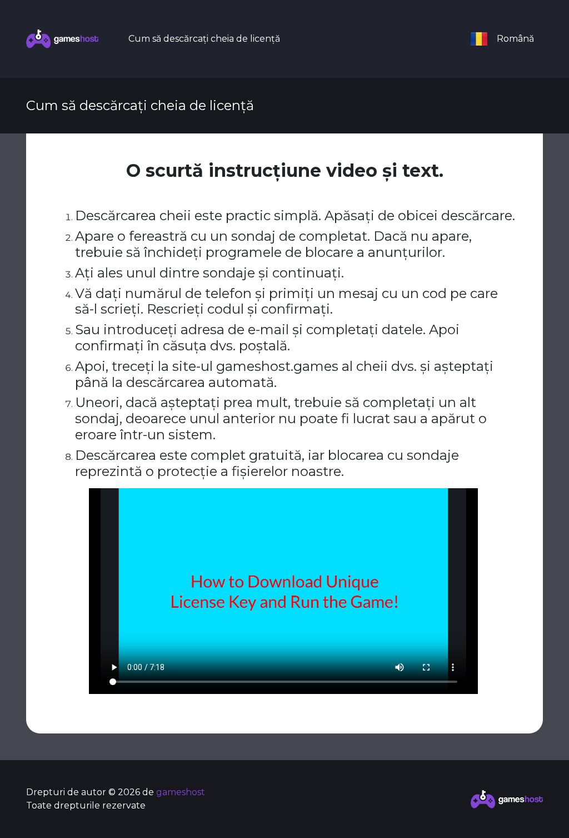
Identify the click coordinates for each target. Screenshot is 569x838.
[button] (507, 39)
